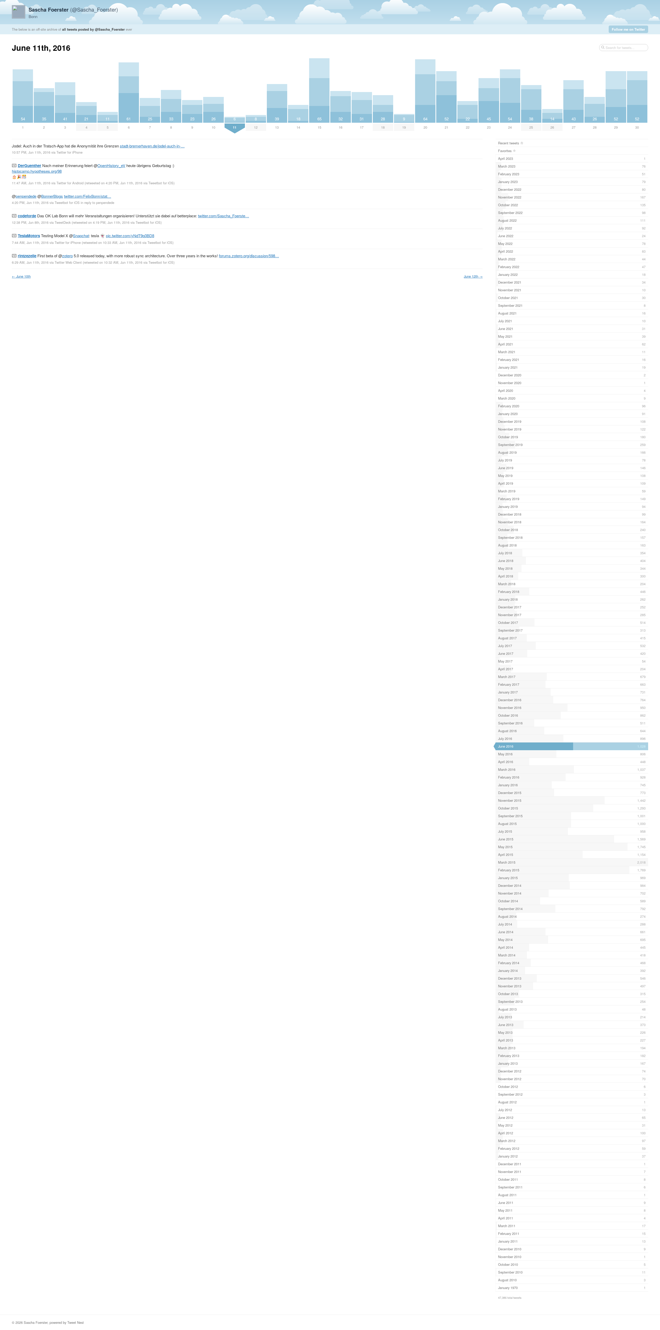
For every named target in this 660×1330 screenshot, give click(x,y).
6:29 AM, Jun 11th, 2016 (30, 262)
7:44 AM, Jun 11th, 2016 (30, 242)
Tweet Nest (75, 1322)
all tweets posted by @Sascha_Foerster (93, 29)
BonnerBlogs (52, 196)
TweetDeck (63, 222)
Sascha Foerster (35, 1322)
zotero (67, 255)
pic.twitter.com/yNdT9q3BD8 (130, 235)
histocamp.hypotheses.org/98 (37, 171)
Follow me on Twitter (628, 29)
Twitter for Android (70, 182)
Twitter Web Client (68, 262)
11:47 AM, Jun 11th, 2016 (31, 182)
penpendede (26, 196)
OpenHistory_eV (111, 165)
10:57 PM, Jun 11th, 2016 (31, 152)
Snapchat (81, 235)
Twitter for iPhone (69, 152)
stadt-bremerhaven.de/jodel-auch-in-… (152, 145)
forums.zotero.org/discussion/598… (249, 255)
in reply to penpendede (97, 202)
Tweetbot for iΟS (161, 182)
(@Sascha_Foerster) (73, 9)
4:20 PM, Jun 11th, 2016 (30, 202)
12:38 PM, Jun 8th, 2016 (30, 222)
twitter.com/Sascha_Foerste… (223, 215)
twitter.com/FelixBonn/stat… (87, 196)
